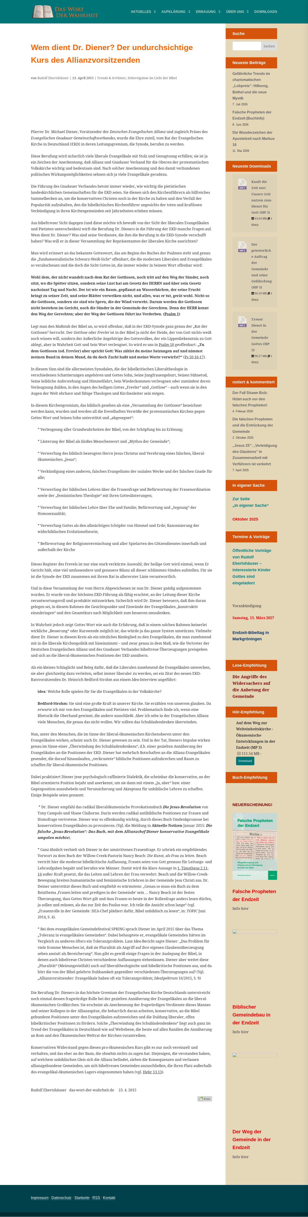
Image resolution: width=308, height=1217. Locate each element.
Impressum (39, 1198)
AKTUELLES (141, 12)
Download (245, 761)
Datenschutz (61, 1198)
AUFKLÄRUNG (173, 12)
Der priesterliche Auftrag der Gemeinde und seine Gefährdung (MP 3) (261, 265)
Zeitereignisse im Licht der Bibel (152, 78)
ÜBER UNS (235, 12)
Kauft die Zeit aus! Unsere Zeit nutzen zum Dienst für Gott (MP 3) (261, 196)
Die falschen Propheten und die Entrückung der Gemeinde (252, 425)
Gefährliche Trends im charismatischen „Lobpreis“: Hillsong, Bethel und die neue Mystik (251, 86)
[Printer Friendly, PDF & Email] (204, 1098)
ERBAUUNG (206, 12)
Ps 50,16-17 (194, 357)
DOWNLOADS (265, 12)
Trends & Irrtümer (111, 78)
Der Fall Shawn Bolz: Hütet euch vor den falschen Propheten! (250, 399)
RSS (96, 1198)
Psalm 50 (166, 344)
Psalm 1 (172, 313)
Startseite (82, 1198)
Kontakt (109, 1198)
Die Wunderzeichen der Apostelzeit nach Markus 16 (253, 139)
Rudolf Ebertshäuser (53, 78)
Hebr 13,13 (152, 1071)
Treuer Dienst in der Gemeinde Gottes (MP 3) (260, 334)
